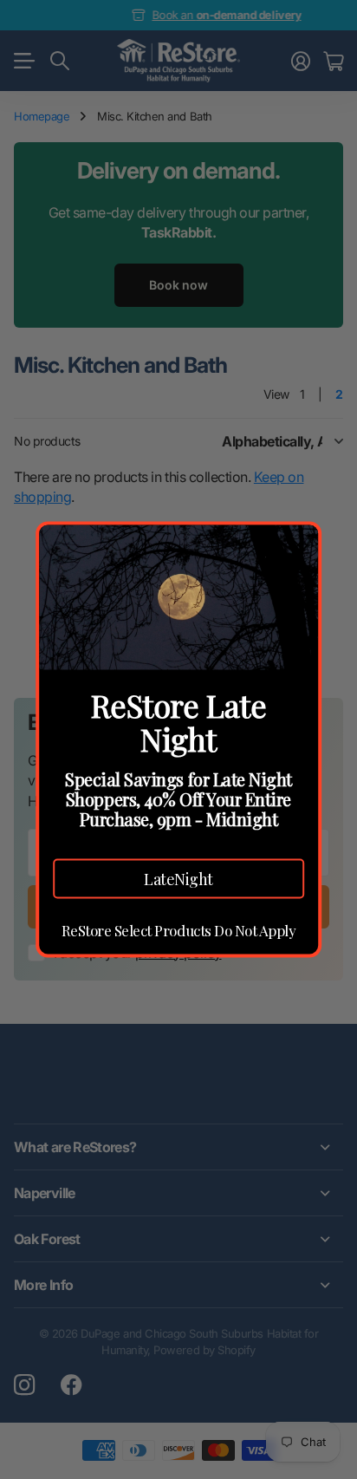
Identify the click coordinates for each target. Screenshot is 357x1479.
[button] (178, 878)
